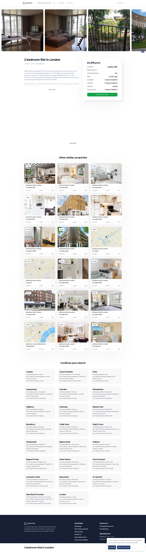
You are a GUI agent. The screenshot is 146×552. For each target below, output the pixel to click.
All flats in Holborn (98, 448)
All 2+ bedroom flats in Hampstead (36, 398)
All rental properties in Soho (100, 374)
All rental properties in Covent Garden (69, 374)
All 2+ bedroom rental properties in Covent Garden (73, 376)
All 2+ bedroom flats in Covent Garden (70, 381)
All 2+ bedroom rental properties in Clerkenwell (39, 446)
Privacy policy (79, 531)
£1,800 (95, 293)
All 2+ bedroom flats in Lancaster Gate (37, 486)
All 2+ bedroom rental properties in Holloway (71, 411)
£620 (27, 197)
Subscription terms (81, 537)
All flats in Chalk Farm (65, 431)
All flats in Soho (97, 378)
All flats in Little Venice (65, 466)
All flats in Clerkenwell (32, 448)
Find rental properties (81, 529)
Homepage (61, 3)
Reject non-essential (123, 547)
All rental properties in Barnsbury (35, 427)
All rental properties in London (34, 374)
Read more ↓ (52, 89)
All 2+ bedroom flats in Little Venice (69, 468)
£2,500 (95, 166)
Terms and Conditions (81, 540)
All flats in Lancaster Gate (33, 484)
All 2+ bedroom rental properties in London (38, 376)
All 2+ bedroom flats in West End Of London (38, 503)
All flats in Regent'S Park (33, 466)
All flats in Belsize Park (99, 413)
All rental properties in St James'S (102, 479)
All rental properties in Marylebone (102, 392)
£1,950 (28, 166)
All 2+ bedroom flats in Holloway (68, 416)
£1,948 (95, 261)
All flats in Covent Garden (66, 378)
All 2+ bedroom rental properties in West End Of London (39, 499)
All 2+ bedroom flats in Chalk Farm (68, 433)
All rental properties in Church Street (103, 462)
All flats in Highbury (31, 413)
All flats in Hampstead (32, 396)
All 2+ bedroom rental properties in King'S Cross (106, 429)
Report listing (73, 143)
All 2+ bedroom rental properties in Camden (71, 394)
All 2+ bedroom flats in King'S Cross (102, 433)
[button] (27, 173)
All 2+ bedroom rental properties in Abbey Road (72, 446)
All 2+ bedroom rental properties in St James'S (105, 481)
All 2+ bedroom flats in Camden (68, 398)
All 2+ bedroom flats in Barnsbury (35, 433)
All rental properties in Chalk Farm (68, 427)
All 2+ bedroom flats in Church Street (103, 468)
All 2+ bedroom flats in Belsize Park (102, 416)
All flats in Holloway (64, 413)
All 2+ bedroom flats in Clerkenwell (35, 451)
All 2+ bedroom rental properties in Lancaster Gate (39, 481)
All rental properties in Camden (68, 392)
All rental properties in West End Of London (38, 497)
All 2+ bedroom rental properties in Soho (104, 376)
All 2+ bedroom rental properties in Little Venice (72, 464)
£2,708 (28, 229)
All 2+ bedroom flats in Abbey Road (69, 451)
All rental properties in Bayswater (68, 479)
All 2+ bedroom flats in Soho (100, 381)
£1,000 (61, 166)
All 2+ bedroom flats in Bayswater (68, 486)
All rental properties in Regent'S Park (36, 462)
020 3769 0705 (104, 529)
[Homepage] (30, 523)
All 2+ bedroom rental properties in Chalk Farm (72, 429)
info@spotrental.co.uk (106, 526)
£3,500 (61, 324)
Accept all (112, 547)
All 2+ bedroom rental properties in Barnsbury (38, 429)
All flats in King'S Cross (99, 431)
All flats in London (31, 378)
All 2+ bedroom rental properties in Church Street (106, 464)
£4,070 (28, 293)
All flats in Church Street (99, 466)
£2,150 (95, 324)
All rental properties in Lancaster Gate (36, 479)
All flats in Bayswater (65, 484)
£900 (61, 197)
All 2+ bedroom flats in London (34, 381)
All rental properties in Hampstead (35, 392)
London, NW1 (112, 67)
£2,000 (95, 197)
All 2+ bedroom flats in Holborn (101, 451)
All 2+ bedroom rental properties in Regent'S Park (39, 464)
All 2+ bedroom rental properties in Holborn (105, 446)
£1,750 (61, 229)
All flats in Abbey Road (65, 448)
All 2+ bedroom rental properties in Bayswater (72, 481)
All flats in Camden (64, 396)
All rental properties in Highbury (35, 409)
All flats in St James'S (99, 484)
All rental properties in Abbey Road (69, 444)
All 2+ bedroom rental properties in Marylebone (106, 394)
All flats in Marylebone (99, 396)
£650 (94, 229)
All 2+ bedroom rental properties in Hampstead (39, 394)
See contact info (102, 94)
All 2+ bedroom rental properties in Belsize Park (106, 411)
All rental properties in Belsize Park (102, 409)
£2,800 (28, 324)
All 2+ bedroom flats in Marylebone (102, 398)
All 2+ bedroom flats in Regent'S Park (36, 468)
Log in (121, 3)
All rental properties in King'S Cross (102, 427)
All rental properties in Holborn (101, 444)
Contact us (70, 3)
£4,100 (61, 293)
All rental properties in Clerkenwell (35, 444)
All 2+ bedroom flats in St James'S (102, 486)
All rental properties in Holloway (68, 409)
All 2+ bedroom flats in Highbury (35, 416)
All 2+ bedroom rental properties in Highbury (38, 411)
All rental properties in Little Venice (69, 462)
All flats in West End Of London (35, 501)
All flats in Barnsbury (32, 431)
